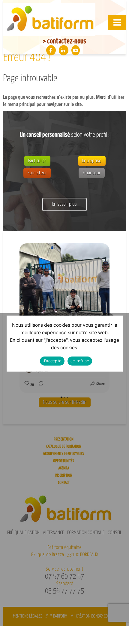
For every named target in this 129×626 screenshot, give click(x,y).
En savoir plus (64, 204)
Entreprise (91, 161)
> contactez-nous (64, 41)
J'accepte (52, 360)
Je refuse (79, 360)
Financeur (91, 173)
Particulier (37, 161)
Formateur (37, 173)
